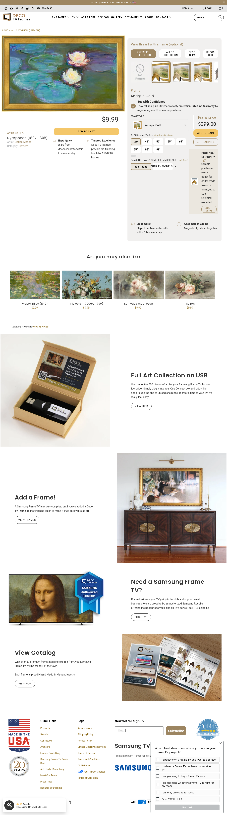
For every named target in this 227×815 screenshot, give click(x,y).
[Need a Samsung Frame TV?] (55, 599)
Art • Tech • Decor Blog (52, 769)
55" (170, 141)
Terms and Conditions (89, 759)
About (149, 17)
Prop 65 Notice (40, 326)
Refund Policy (85, 728)
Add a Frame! (35, 497)
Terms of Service (87, 753)
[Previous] (134, 72)
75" (136, 149)
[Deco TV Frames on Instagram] (5, 8)
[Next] (215, 72)
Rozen (190, 285)
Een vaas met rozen (139, 285)
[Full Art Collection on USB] (55, 390)
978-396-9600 (44, 8)
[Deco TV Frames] (16, 17)
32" (136, 142)
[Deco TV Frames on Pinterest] (16, 8)
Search (44, 734)
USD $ (185, 8)
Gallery (116, 17)
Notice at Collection (88, 778)
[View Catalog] (172, 667)
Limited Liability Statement (92, 746)
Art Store (88, 17)
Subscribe (176, 731)
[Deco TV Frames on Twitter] (27, 8)
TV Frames (59, 17)
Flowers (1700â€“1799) (87, 285)
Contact (162, 17)
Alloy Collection (170, 53)
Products (45, 728)
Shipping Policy (85, 734)
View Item (141, 406)
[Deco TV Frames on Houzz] (32, 8)
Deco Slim (192, 53)
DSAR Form (84, 765)
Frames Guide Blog (50, 753)
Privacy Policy (85, 740)
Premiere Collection (143, 53)
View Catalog (35, 653)
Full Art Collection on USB (169, 375)
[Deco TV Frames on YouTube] (10, 8)
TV (74, 17)
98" (158, 149)
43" (147, 141)
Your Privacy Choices (94, 771)
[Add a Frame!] (172, 508)
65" (181, 141)
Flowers (23, 146)
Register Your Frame (51, 787)
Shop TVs (141, 617)
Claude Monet (22, 141)
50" (158, 141)
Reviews (103, 17)
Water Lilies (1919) (35, 285)
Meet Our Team (48, 775)
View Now (25, 683)
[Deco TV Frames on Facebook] (21, 8)
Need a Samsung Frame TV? (167, 586)
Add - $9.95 (209, 209)
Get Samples (134, 17)
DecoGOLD (210, 53)
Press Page (46, 781)
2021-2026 (140, 166)
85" (147, 149)
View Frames (27, 519)
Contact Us (46, 740)
